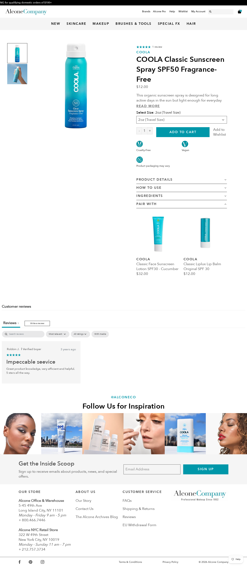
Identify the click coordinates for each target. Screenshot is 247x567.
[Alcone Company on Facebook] (24, 562)
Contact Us (84, 508)
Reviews (129, 516)
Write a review (37, 323)
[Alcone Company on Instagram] (47, 562)
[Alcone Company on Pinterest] (35, 562)
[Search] (210, 11)
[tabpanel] (123, 357)
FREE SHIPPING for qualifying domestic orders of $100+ (123, 2)
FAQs (127, 500)
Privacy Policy (170, 562)
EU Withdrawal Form (139, 525)
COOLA (143, 52)
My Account (198, 11)
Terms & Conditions (130, 562)
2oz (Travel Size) (151, 119)
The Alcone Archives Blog (97, 516)
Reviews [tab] (11, 322)
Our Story (83, 500)
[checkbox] (100, 334)
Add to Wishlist (219, 132)
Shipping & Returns (139, 508)
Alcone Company (218, 562)
